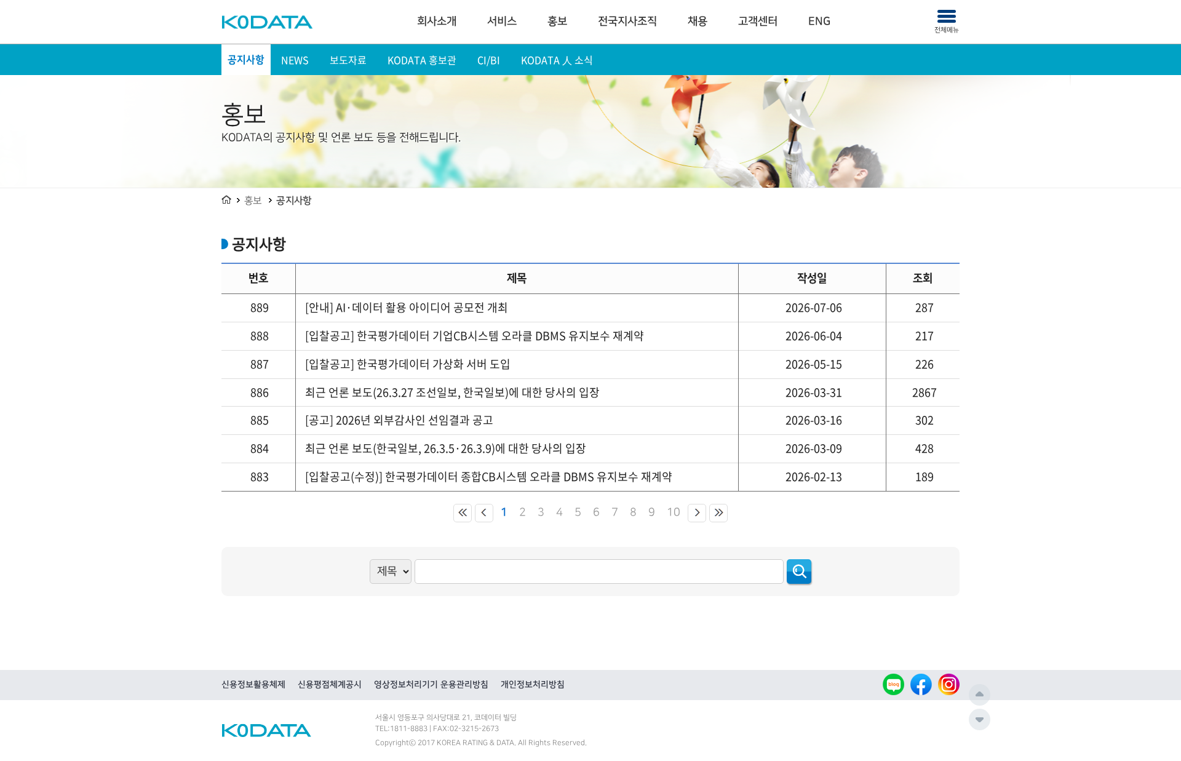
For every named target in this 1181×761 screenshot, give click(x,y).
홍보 (557, 21)
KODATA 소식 (557, 59)
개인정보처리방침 (533, 685)
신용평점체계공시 (330, 685)
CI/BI (488, 59)
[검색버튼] (799, 571)
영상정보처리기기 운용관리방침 (431, 685)
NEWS (295, 59)
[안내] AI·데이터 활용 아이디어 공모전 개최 (406, 307)
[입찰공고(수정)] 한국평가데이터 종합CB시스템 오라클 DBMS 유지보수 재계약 (488, 476)
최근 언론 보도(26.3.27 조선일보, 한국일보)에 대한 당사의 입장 (452, 392)
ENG (819, 21)
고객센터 (757, 21)
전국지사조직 (627, 21)
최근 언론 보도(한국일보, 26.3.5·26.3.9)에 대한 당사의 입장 (445, 448)
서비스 (502, 21)
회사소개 (436, 21)
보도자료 (348, 59)
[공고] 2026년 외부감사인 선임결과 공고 (399, 420)
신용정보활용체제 (253, 685)
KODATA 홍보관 (422, 59)
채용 (697, 21)
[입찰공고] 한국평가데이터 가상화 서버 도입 (408, 364)
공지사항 (246, 59)
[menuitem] (436, 22)
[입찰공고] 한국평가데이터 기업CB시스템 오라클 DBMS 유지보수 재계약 (474, 335)
